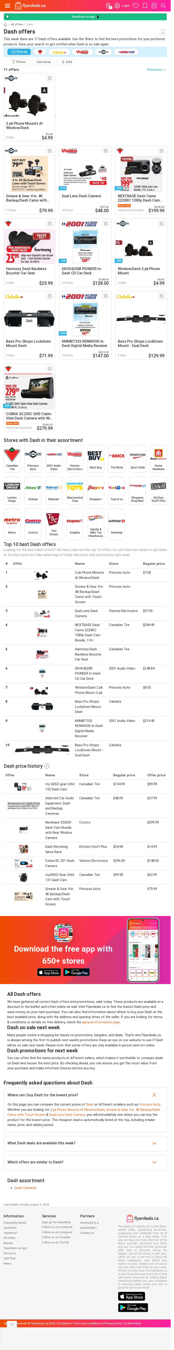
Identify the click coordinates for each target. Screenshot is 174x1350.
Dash (90, 1104)
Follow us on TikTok (55, 1242)
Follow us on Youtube (56, 1237)
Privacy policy (112, 1323)
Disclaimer (64, 1323)
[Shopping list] (154, 5)
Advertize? (10, 1233)
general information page (101, 1022)
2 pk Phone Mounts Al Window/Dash (77, 1110)
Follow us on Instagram (57, 1232)
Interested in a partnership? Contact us (89, 1228)
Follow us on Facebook (57, 1227)
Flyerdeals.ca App (15, 1248)
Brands (8, 1243)
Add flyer (9, 1258)
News (7, 1263)
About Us (10, 1253)
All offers (17, 24)
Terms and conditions (87, 1323)
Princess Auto (149, 1104)
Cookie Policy (132, 1323)
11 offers (11, 70)
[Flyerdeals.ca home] (30, 5)
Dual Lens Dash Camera (67, 1115)
